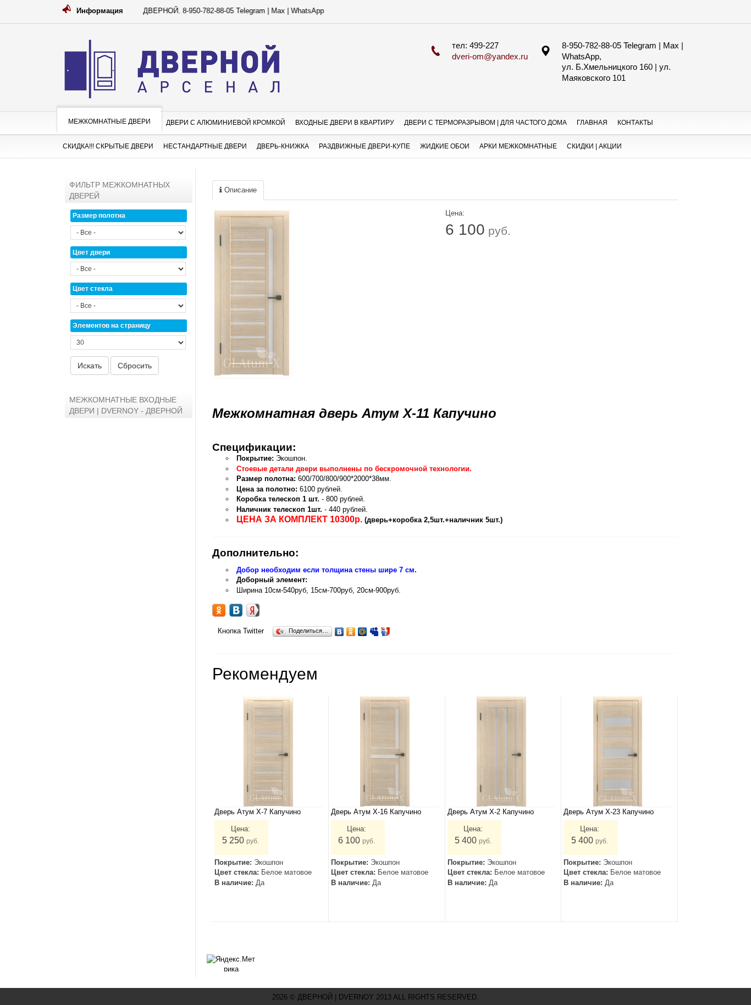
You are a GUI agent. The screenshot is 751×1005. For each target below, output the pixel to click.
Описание (239, 190)
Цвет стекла (93, 288)
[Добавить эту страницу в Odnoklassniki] (218, 610)
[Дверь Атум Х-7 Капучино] (268, 752)
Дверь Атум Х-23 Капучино (609, 812)
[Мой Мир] (362, 629)
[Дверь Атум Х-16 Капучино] (385, 752)
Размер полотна (99, 215)
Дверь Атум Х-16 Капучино (376, 812)
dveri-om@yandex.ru (490, 56)
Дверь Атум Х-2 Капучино (491, 812)
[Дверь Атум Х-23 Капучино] (618, 752)
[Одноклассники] (351, 629)
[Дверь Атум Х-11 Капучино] (251, 293)
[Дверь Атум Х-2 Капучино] (502, 752)
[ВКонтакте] (339, 629)
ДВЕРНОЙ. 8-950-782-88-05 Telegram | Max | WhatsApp (219, 11)
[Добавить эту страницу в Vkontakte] (235, 610)
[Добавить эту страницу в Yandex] (252, 610)
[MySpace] (374, 629)
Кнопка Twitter (241, 631)
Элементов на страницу (112, 325)
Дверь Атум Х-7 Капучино (257, 812)
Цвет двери (91, 252)
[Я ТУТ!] (385, 629)
